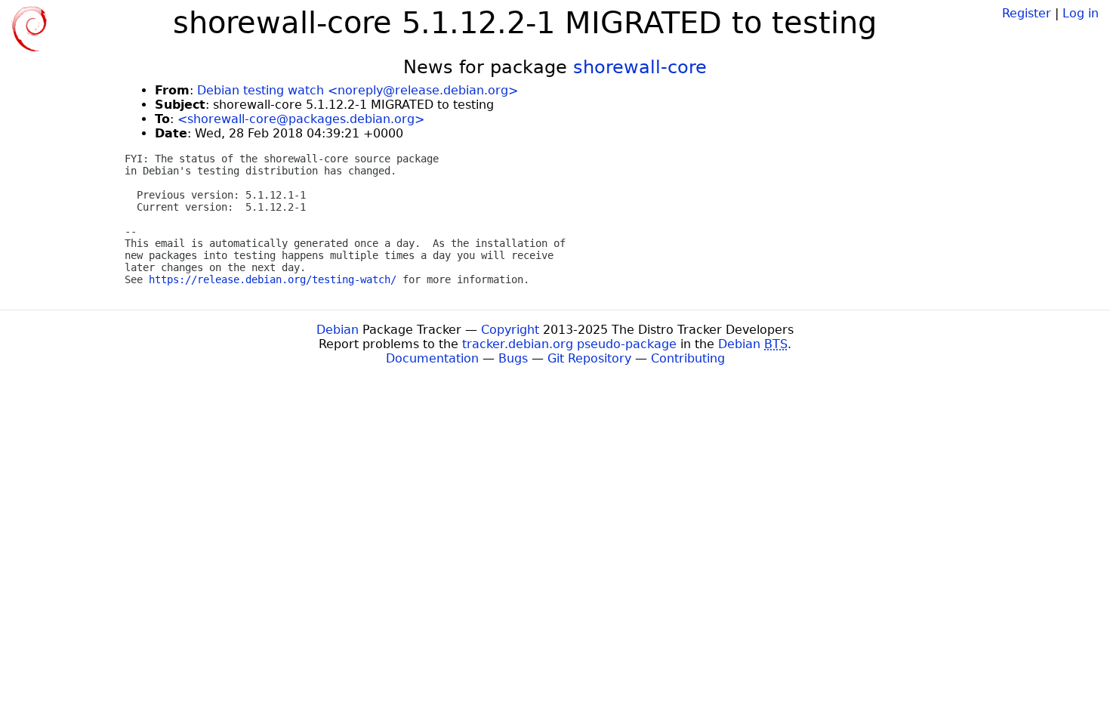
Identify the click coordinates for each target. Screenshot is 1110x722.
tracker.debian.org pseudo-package (569, 344)
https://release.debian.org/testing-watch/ (272, 279)
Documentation (432, 358)
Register (1026, 13)
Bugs (513, 358)
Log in (1080, 13)
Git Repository (589, 358)
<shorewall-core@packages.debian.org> (300, 119)
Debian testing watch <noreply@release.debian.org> (357, 90)
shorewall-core (640, 67)
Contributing (688, 358)
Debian (337, 329)
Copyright (510, 329)
